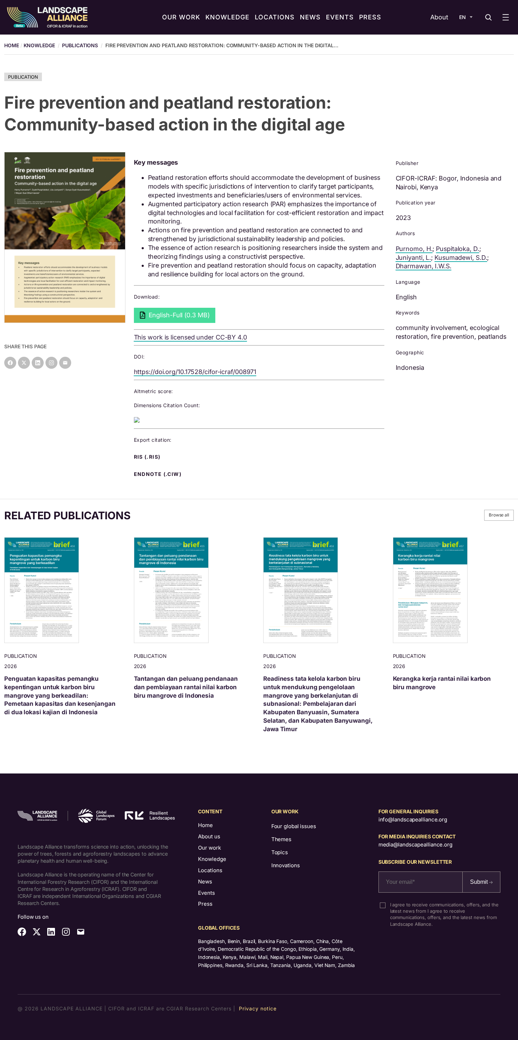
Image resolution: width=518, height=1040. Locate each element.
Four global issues (293, 826)
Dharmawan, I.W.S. (423, 266)
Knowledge (39, 45)
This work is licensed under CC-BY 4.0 (190, 337)
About (439, 17)
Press (205, 903)
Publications (80, 45)
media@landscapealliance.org (415, 844)
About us (209, 836)
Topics (279, 852)
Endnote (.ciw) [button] (158, 474)
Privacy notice (258, 1008)
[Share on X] (24, 363)
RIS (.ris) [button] (148, 457)
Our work (209, 847)
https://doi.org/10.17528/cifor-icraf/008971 (195, 371)
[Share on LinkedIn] (38, 363)
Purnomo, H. (414, 248)
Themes (281, 839)
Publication (23, 77)
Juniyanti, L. (413, 257)
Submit (479, 882)
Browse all (499, 515)
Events (206, 892)
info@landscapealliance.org (412, 819)
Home (205, 825)
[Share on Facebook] (10, 363)
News (205, 881)
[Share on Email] (65, 363)
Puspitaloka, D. (457, 248)
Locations (210, 870)
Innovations (285, 865)
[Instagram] (51, 363)
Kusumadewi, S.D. (460, 257)
